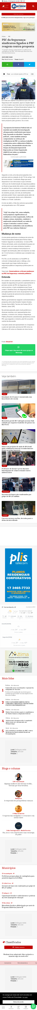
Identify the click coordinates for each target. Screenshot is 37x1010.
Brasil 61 (9, 342)
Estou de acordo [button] (18, 1002)
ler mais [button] (25, 997)
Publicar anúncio (19, 947)
